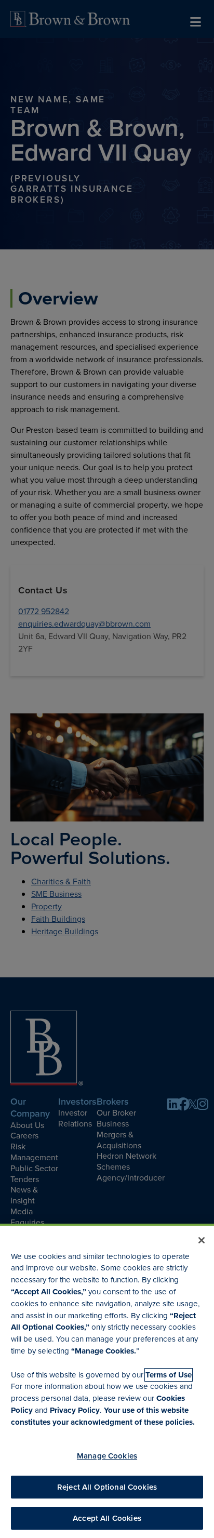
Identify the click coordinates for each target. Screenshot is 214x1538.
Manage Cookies (107, 1456)
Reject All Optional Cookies (107, 1487)
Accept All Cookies (107, 1518)
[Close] (201, 1240)
